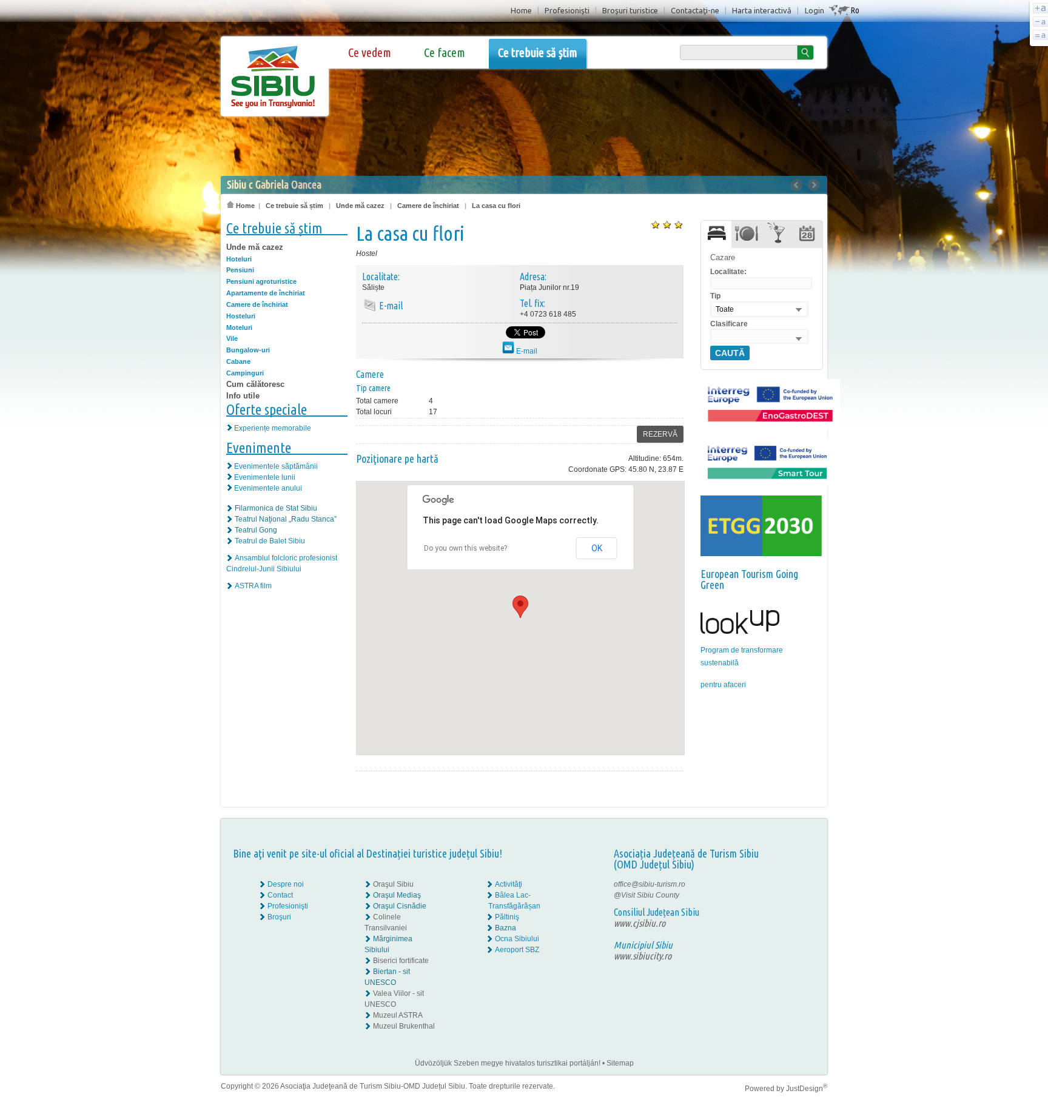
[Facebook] (789, 884)
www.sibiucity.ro (642, 955)
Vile (232, 338)
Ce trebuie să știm (537, 52)
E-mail (525, 351)
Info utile (243, 395)
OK (596, 548)
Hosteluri (240, 316)
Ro (854, 10)
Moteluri (239, 327)
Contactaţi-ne (695, 10)
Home (521, 10)
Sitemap (620, 1063)
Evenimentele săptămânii (276, 466)
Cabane (238, 361)
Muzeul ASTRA (398, 1015)
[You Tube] (788, 906)
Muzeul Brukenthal (404, 1026)
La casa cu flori (496, 205)
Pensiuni (240, 270)
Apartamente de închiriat (265, 293)
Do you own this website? (465, 548)
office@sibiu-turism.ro (649, 884)
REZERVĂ (660, 434)
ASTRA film (253, 586)
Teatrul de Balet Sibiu (270, 541)
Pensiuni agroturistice (261, 281)
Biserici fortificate (401, 960)
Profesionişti (567, 10)
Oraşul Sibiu (393, 884)
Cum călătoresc (255, 384)
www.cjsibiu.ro (639, 923)
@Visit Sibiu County (646, 895)
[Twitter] (797, 895)
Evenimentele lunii (264, 477)
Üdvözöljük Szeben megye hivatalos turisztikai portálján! (507, 1063)
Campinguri (245, 373)
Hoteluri (239, 259)
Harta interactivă (761, 10)
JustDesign (806, 1088)
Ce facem (444, 52)
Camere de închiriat (428, 205)
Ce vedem (369, 52)
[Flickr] (789, 895)
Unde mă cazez (360, 205)
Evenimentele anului (268, 488)
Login (814, 10)
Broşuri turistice (630, 10)
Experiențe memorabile (272, 428)
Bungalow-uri (248, 350)
